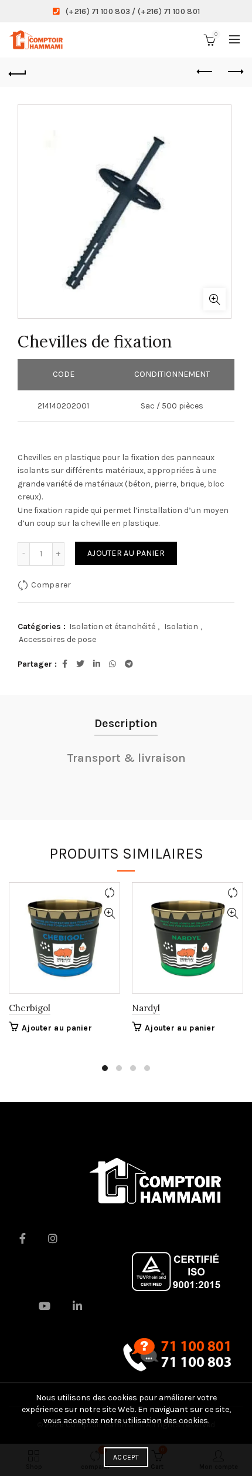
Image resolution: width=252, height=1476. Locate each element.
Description (126, 723)
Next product (234, 72)
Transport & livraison (126, 758)
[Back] (17, 72)
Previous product (205, 72)
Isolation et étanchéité (112, 626)
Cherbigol (29, 1008)
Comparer (51, 584)
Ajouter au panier (126, 553)
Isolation (181, 626)
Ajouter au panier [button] (57, 1028)
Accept (126, 1457)
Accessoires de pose (57, 639)
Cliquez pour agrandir (214, 299)
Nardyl (146, 1008)
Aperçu (109, 913)
